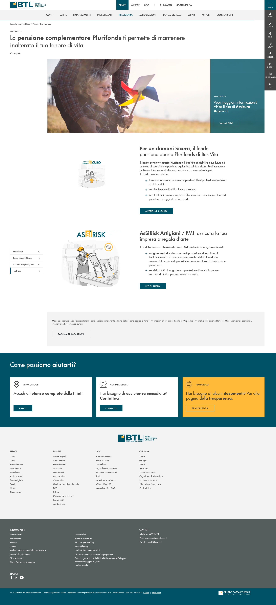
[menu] (155, 5)
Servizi (13, 484)
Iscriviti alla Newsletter (31, 554)
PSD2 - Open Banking (84, 542)
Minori (13, 488)
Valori (142, 464)
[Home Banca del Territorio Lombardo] (28, 5)
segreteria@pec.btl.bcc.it (156, 537)
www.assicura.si (76, 323)
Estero (56, 491)
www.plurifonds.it (59, 323)
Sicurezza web (16, 558)
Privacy (13, 542)
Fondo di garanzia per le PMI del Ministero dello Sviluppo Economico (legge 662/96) (100, 560)
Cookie (13, 546)
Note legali (156, 592)
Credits (146, 592)
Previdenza (15, 472)
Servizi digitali (59, 456)
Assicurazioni (16, 476)
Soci (98, 451)
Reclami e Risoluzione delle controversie (28, 550)
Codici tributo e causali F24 (87, 550)
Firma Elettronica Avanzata (22, 562)
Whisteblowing (81, 546)
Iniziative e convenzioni (106, 472)
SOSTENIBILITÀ (184, 5)
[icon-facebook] (11, 577)
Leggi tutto (152, 286)
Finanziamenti (16, 464)
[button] (270, 5)
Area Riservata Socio (105, 480)
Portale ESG (58, 499)
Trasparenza (15, 538)
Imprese (57, 451)
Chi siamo (144, 451)
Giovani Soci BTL (104, 484)
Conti (12, 456)
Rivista (99, 476)
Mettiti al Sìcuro (156, 211)
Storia (142, 456)
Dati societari (16, 534)
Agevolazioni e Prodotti (106, 468)
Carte (12, 460)
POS (55, 488)
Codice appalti (81, 565)
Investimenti (15, 468)
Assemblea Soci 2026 (106, 488)
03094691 (154, 533)
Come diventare (103, 456)
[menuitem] (49, 14)
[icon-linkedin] (16, 577)
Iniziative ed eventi (147, 472)
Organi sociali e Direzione (151, 476)
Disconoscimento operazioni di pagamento (94, 554)
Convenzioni (15, 491)
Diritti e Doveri (102, 460)
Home (27, 23)
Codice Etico (145, 488)
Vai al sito (229, 124)
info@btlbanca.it (154, 542)
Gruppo (142, 460)
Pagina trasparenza (71, 334)
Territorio (143, 468)
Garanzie (57, 468)
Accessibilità (80, 534)
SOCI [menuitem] (147, 5)
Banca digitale (16, 480)
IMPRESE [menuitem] (135, 5)
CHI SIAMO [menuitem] (166, 5)
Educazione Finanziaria (150, 484)
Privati (35, 23)
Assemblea (101, 464)
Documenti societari (148, 480)
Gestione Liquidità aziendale (66, 484)
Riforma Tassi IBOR (83, 538)
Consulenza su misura (63, 495)
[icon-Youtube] (22, 577)
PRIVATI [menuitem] (122, 5)
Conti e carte (59, 460)
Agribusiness (59, 503)
